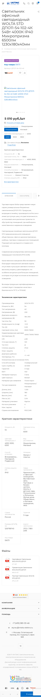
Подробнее (11, 145)
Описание (9, 196)
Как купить (24, 196)
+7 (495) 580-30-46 (21, 623)
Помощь (6, 614)
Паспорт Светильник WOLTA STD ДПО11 (23, 577)
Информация (8, 608)
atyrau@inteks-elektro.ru (22, 628)
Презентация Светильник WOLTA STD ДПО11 (22, 569)
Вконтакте (20, 645)
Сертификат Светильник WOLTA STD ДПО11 (21, 560)
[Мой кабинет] (33, 4)
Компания (7, 603)
